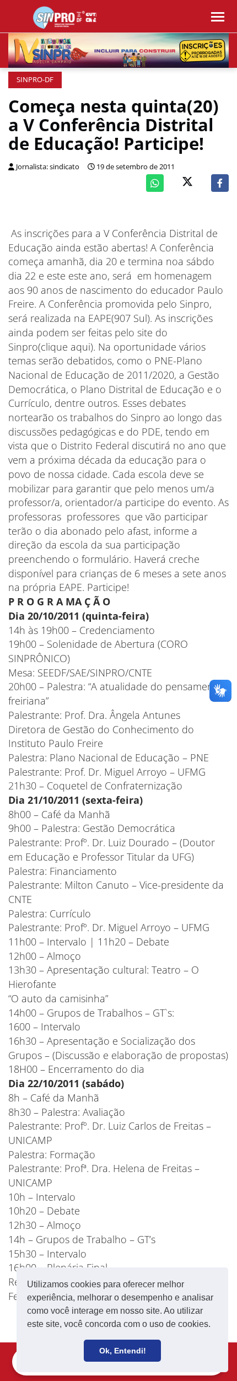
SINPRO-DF (35, 79)
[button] (214, 1325)
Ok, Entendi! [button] (122, 1350)
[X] (187, 183)
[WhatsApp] (155, 183)
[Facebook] (220, 183)
